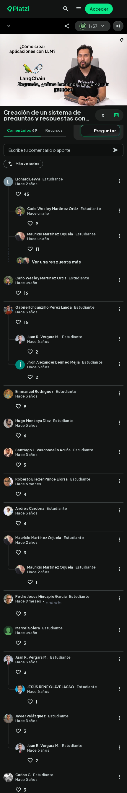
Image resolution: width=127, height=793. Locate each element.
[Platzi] (18, 9)
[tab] (22, 130)
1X (102, 115)
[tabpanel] (63, 466)
